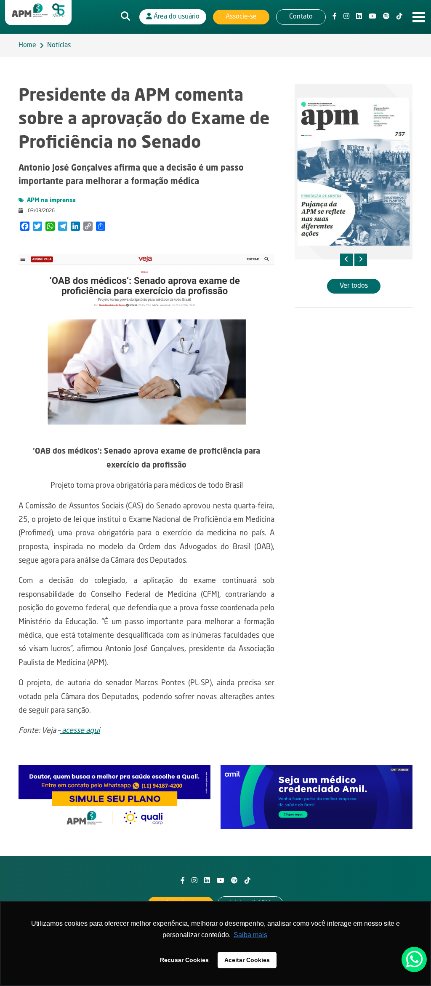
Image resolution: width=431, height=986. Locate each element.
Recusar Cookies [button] (184, 960)
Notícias (59, 45)
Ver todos (354, 286)
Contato (301, 16)
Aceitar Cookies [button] (247, 960)
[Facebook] (335, 17)
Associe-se (241, 16)
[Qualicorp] (114, 797)
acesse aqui (80, 731)
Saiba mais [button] (250, 934)
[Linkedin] (359, 17)
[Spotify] (386, 17)
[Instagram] (346, 17)
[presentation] (346, 260)
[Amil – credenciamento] (316, 797)
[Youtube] (372, 17)
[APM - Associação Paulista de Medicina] (38, 10)
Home (27, 45)
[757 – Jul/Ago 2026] (353, 171)
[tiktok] (399, 17)
